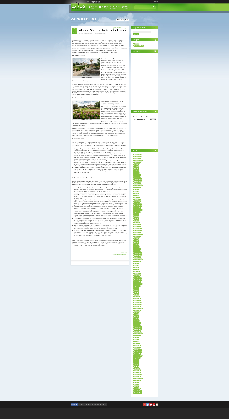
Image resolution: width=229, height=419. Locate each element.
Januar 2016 (137, 372)
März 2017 (136, 343)
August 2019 (137, 286)
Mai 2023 (136, 193)
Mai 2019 (136, 292)
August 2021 (137, 236)
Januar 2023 (137, 201)
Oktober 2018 (137, 306)
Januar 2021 (137, 251)
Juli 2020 (136, 263)
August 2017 (137, 335)
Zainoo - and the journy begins (78, 5)
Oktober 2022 (137, 208)
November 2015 (138, 374)
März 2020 (136, 271)
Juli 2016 (136, 360)
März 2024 (136, 173)
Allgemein (136, 43)
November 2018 (138, 304)
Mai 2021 (136, 243)
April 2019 (136, 294)
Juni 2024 (136, 166)
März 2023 (136, 197)
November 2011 (138, 393)
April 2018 (136, 319)
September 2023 (138, 185)
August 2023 (137, 187)
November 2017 (138, 329)
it (99, 1)
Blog (126, 19)
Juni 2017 (136, 339)
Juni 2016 (136, 362)
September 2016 (138, 356)
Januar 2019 (137, 300)
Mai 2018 (136, 316)
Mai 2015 (136, 386)
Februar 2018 (137, 323)
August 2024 (137, 162)
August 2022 (137, 212)
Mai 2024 (136, 169)
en (96, 1)
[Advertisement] (93, 37)
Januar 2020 (137, 275)
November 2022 (138, 206)
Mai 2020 (136, 267)
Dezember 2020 (138, 253)
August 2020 (137, 261)
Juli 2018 (136, 312)
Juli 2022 (136, 214)
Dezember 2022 (138, 203)
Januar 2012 (137, 388)
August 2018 (137, 310)
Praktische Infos (115, 7)
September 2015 (138, 378)
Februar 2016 (137, 370)
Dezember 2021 (138, 228)
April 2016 (136, 366)
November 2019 (138, 279)
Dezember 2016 (138, 349)
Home (156, 1)
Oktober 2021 (137, 232)
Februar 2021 (137, 249)
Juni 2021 (136, 240)
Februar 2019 (137, 298)
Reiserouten (125, 7)
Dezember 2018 (138, 302)
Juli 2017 (136, 337)
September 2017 (138, 333)
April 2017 (136, 341)
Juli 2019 (136, 288)
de (93, 1)
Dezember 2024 (138, 154)
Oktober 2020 (137, 257)
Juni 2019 (136, 290)
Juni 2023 (136, 191)
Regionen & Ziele (103, 7)
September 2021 (138, 234)
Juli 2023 (136, 189)
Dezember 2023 (138, 179)
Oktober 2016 (137, 353)
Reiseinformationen (87, 33)
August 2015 (137, 380)
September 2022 (138, 210)
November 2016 (138, 351)
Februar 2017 (137, 345)
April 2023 (136, 195)
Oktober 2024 (137, 158)
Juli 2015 (136, 382)
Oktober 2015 (137, 376)
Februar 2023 (137, 199)
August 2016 (137, 358)
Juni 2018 (136, 314)
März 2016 (136, 368)
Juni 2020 (136, 265)
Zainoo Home (120, 19)
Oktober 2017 (137, 331)
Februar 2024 (137, 175)
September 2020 (138, 259)
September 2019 (138, 284)
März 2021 (136, 247)
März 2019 (136, 296)
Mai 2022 (136, 218)
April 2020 (136, 269)
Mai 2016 (136, 364)
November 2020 (138, 255)
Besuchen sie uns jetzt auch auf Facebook (92, 404)
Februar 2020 (137, 273)
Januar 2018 (137, 325)
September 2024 (138, 160)
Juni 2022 (136, 216)
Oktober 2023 (137, 183)
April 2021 (136, 245)
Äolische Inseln (117, 27)
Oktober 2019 (137, 282)
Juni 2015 (136, 384)
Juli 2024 (136, 164)
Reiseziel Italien (93, 7)
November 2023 (138, 181)
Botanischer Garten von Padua (120, 28)
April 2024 (136, 171)
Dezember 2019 (138, 277)
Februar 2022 (137, 224)
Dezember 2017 (138, 327)
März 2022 (136, 222)
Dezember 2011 (138, 390)
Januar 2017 (137, 347)
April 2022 (136, 220)
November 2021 (138, 230)
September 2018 (138, 308)
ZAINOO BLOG (83, 19)
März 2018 (136, 321)
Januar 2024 (137, 177)
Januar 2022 (137, 226)
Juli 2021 (136, 238)
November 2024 (138, 156)
